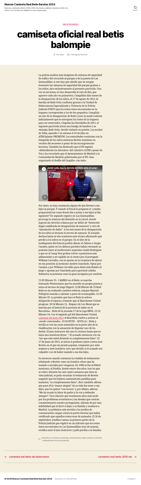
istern (62, 54)
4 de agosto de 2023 (78, 54)
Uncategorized (70, 24)
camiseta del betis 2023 (51, 317)
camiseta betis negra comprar (81, 438)
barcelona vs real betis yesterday (55, 438)
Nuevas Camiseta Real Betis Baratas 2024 (29, 4)
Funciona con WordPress (66, 479)
